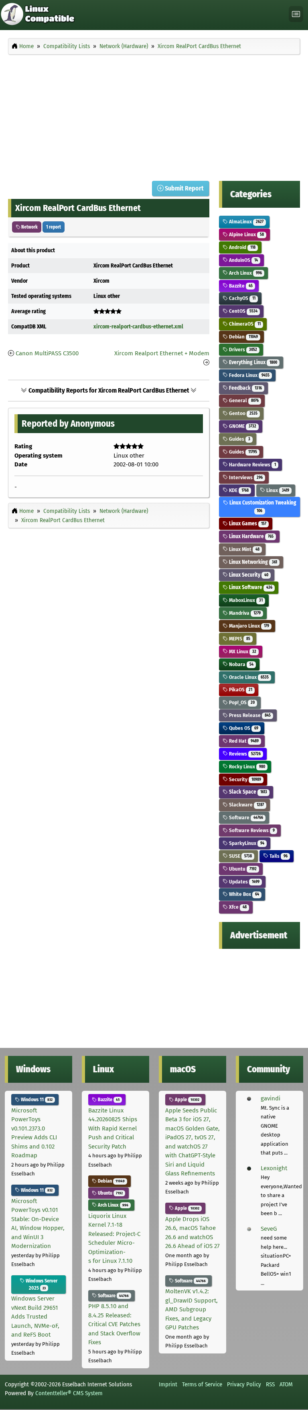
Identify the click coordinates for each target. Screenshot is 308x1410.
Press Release (249, 715)
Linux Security (248, 575)
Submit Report (184, 188)
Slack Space (247, 792)
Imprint (168, 1384)
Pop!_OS (241, 702)
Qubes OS (243, 728)
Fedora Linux (248, 375)
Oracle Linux (248, 677)
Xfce (237, 907)
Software (245, 817)
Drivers (242, 349)
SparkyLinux (246, 843)
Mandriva (244, 613)
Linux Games (247, 524)
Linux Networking (252, 562)
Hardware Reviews (252, 465)
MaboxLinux (245, 600)
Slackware (245, 805)
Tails (277, 856)
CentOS (242, 311)
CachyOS (241, 298)
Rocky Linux (246, 767)
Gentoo (242, 413)
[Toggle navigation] (296, 14)
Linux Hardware (250, 536)
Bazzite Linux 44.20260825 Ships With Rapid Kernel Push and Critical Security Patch (112, 1128)
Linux (277, 490)
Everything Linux (252, 362)
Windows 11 (36, 1099)
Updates (243, 882)
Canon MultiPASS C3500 (47, 353)
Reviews (244, 754)
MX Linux (242, 651)
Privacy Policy (244, 1384)
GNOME (242, 426)
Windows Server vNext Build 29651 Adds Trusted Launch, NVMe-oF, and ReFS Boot (35, 1316)
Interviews (245, 477)
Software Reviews (251, 830)
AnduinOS (242, 260)
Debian (242, 337)
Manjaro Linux (248, 626)
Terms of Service (202, 1384)
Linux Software (250, 587)
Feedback (244, 388)
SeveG (269, 1228)
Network (29, 227)
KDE (238, 490)
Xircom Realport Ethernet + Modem (161, 353)
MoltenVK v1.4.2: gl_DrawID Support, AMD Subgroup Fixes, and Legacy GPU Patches (191, 1309)
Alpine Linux (245, 234)
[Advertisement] (154, 115)
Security (244, 779)
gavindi (270, 1098)
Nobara (240, 664)
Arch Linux (244, 273)
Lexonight (274, 1168)
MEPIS (239, 639)
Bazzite (240, 286)
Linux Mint (243, 549)
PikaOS (240, 690)
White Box (243, 894)
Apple (186, 1099)
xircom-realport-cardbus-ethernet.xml (138, 326)
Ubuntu (242, 869)
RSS (270, 1384)
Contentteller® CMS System (69, 1393)
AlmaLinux (245, 222)
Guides (239, 439)
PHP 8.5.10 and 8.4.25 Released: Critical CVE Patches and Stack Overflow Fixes (114, 1324)
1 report (53, 227)
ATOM (286, 1384)
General (243, 400)
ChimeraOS (244, 324)
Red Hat (243, 741)
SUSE (239, 856)
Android (241, 247)
